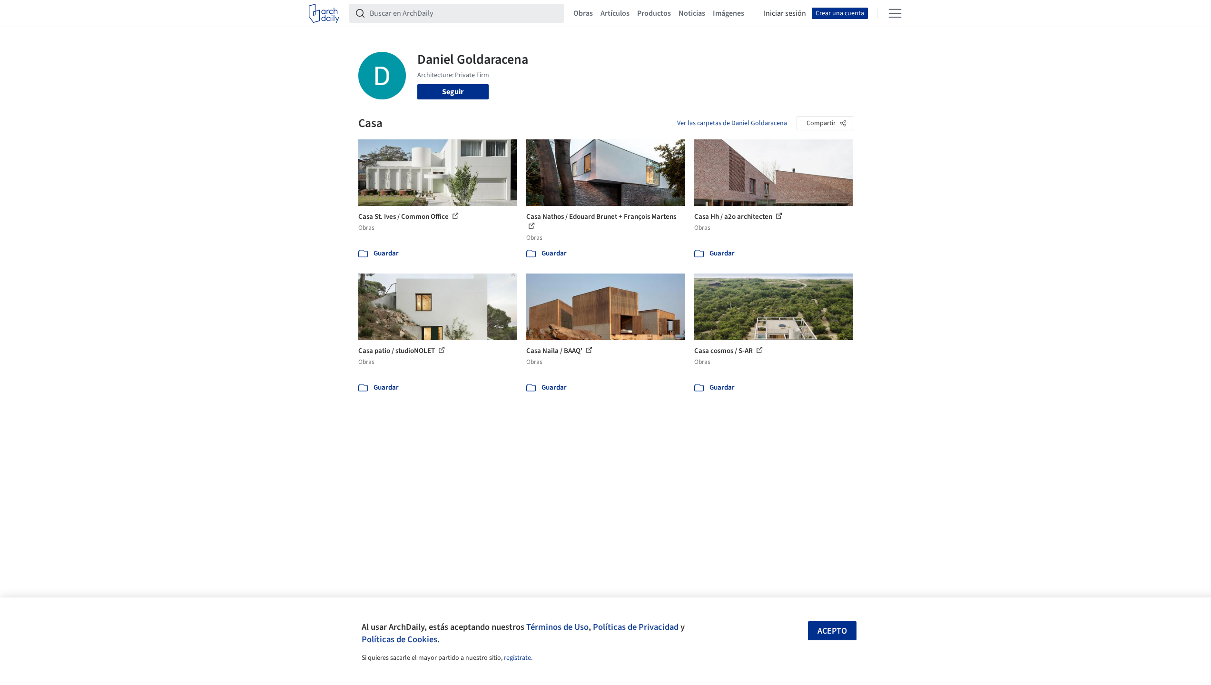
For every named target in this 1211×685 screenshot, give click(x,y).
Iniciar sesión (785, 13)
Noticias (692, 13)
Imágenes (728, 13)
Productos (654, 13)
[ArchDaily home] (324, 13)
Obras (583, 13)
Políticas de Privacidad (636, 627)
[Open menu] (895, 13)
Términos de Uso (557, 627)
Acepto (832, 631)
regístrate (517, 658)
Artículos (615, 13)
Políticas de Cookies (399, 639)
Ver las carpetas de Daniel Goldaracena (732, 123)
